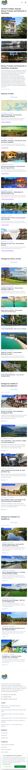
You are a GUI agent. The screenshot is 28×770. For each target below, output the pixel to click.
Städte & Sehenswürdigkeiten (9, 18)
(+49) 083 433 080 (7, 696)
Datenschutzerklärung (6, 763)
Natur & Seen (4, 268)
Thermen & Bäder (5, 53)
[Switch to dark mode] (22, 2)
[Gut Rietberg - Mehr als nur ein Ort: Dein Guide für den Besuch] (14, 28)
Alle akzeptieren (20, 766)
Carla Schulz (3, 215)
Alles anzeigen (14, 97)
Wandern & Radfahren (6, 42)
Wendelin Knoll (4, 164)
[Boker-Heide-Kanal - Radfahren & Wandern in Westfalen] (14, 46)
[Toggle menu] (25, 2)
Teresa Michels (4, 113)
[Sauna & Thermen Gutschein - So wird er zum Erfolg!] (14, 57)
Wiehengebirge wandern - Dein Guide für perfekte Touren (14, 718)
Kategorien (4, 742)
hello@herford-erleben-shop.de (10, 699)
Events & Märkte (5, 147)
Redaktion (4, 730)
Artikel (3, 703)
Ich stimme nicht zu (8, 766)
